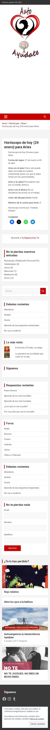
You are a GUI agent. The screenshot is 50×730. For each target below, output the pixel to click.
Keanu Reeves (10, 390)
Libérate (8, 444)
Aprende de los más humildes (17, 396)
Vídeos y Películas (12, 455)
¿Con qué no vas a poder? (16, 406)
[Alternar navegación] (5, 117)
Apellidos (8, 534)
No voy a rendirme (12, 330)
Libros (7, 267)
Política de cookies (36, 719)
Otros (6, 278)
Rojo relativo (11, 591)
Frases (7, 439)
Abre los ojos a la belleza (18, 601)
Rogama (23, 641)
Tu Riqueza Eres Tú (30, 238)
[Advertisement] (25, 86)
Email (6, 510)
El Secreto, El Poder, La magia (28, 347)
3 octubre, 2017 (11, 641)
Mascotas (8, 271)
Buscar (43, 291)
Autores (8, 434)
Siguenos (12, 368)
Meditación (9, 274)
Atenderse (9, 309)
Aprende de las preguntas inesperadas (21, 325)
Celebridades (10, 264)
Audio (6, 428)
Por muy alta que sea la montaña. (19, 411)
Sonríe (7, 320)
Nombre (8, 522)
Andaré (7, 315)
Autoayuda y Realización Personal (19, 260)
